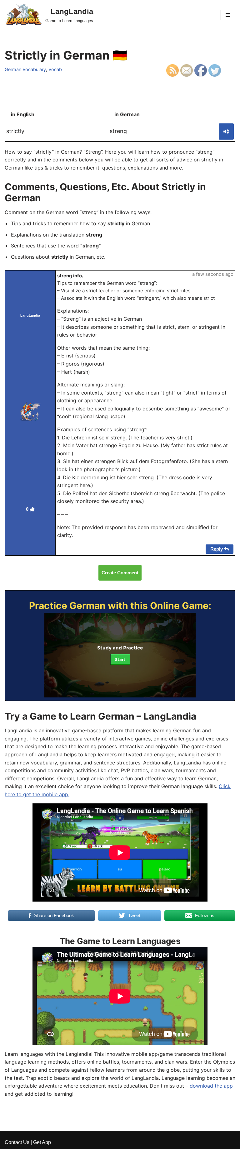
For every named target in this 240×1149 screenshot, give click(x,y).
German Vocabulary (25, 69)
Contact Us (17, 1142)
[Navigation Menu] (228, 15)
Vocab (55, 69)
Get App (42, 1142)
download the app (211, 1086)
